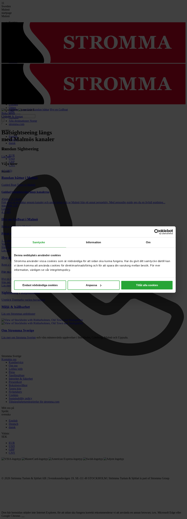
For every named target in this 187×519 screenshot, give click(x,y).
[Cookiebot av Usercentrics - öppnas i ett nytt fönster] (157, 232)
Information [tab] (93, 242)
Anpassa (91, 285)
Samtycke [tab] (39, 242)
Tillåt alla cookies (147, 285)
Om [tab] (148, 242)
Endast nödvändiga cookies (40, 285)
